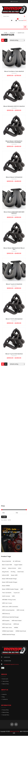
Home (5, 33)
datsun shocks (12, 568)
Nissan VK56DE (6, 585)
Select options (14, 66)
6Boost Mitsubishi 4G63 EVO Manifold (14, 106)
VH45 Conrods (6, 596)
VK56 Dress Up (6, 613)
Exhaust (12, 33)
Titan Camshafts (6, 592)
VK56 (13, 596)
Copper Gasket (18, 565)
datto (19, 568)
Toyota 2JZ (17, 592)
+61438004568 (7, 660)
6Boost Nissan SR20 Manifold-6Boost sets (14, 249)
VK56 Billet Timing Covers (9, 599)
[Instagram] (16, 724)
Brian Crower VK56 (7, 565)
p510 (22, 589)
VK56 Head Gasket (17, 620)
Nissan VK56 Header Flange (9, 578)
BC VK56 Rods (16, 561)
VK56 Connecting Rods (8, 610)
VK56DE (16, 627)
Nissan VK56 (14, 575)
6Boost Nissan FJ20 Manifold (14, 177)
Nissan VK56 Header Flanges (9, 582)
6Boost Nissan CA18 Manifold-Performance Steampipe (14, 142)
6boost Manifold (6, 561)
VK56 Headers (5, 620)
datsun (4, 568)
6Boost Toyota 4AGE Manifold (14, 353)
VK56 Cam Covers (7, 603)
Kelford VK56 (5, 575)
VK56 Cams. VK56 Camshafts (10, 606)
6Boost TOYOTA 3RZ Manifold (14, 319)
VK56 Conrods (20, 610)
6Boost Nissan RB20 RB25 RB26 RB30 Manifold (14, 212)
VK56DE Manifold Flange (8, 634)
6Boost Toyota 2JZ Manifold (14, 284)
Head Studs (20, 571)
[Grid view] (2, 40)
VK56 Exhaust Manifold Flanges (10, 617)
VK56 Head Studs (6, 624)
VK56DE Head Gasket (7, 631)
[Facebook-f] (12, 724)
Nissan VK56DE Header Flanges (10, 589)
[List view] (5, 40)
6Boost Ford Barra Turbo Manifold (14, 71)
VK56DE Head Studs (20, 631)
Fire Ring (13, 571)
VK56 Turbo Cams (7, 627)
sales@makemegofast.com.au (11, 664)
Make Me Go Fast (14, 731)
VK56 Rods (16, 624)
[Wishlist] (11, 20)
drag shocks (5, 571)
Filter (4, 517)
